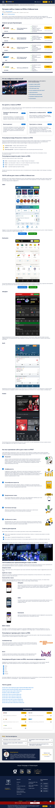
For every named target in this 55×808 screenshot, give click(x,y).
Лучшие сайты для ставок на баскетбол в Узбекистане (13, 702)
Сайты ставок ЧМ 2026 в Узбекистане (33, 786)
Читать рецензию (48, 30)
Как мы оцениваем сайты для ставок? (37, 90)
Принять (45, 806)
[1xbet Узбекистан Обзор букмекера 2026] (51, 722)
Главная (3, 4)
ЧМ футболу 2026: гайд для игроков (33, 783)
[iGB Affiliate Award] (15, 771)
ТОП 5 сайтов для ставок (34, 88)
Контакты (18, 782)
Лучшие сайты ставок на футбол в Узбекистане (11, 697)
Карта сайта (19, 794)
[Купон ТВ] (9, 2)
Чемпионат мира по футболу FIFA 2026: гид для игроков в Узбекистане (16, 689)
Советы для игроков (33, 92)
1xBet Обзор (22, 233)
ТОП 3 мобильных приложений (35, 94)
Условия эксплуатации (21, 786)
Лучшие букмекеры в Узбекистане (12, 4)
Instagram (45, 788)
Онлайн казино (31, 788)
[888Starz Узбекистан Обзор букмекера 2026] (25, 715)
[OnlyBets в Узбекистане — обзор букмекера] (25, 722)
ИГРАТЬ (35, 802)
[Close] (50, 801)
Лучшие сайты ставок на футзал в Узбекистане (11, 695)
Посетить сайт (32, 233)
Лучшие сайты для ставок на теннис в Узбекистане (12, 699)
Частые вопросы (32, 98)
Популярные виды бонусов (34, 86)
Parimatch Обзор (22, 287)
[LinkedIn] (6, 758)
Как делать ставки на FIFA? (34, 84)
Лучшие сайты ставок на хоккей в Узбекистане (11, 694)
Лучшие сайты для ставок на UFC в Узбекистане (12, 691)
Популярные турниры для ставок (36, 96)
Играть (48, 27)
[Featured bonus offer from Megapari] (49, 2)
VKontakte (45, 791)
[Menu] (3, 2)
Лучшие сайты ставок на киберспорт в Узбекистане (12, 700)
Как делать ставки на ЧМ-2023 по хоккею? (10, 692)
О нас (18, 784)
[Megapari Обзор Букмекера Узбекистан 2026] (51, 715)
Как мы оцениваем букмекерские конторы (21, 792)
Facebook (45, 783)
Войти (45, 1)
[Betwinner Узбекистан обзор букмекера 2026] (25, 728)
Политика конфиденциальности (21, 788)
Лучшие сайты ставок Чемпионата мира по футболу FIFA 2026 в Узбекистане (17, 687)
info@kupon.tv (8, 789)
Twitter (46, 786)
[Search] (51, 2)
